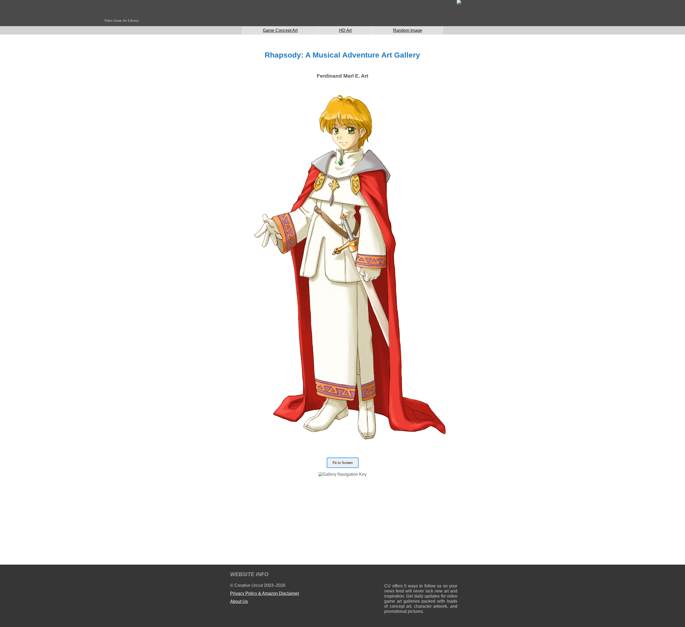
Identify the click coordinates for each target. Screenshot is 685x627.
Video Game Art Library (121, 20)
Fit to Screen (343, 463)
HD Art (345, 30)
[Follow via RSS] (388, 575)
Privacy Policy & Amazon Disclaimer (264, 593)
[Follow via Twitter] (437, 575)
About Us (239, 601)
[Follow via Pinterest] (453, 575)
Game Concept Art (280, 30)
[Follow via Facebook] (421, 575)
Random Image (407, 30)
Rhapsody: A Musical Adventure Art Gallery (342, 55)
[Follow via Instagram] (404, 575)
